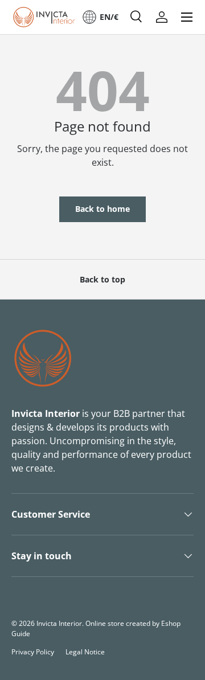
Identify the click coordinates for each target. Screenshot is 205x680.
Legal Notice (85, 652)
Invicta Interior (59, 623)
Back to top (102, 279)
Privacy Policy (32, 652)
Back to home (102, 208)
